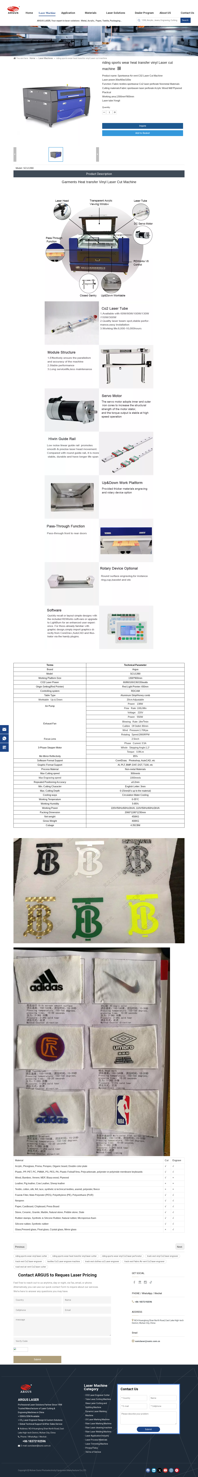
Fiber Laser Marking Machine (98, 1423)
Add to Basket (142, 133)
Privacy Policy (91, 1448)
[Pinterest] (177, 1470)
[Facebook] (134, 1282)
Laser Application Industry (97, 1436)
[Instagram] (145, 1282)
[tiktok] (151, 1282)
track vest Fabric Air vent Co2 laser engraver (144, 1261)
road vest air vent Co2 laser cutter (30, 1267)
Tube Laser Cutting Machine (98, 1399)
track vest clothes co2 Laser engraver (102, 1261)
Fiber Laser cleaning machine (98, 1427)
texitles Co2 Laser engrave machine (63, 1261)
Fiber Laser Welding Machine (98, 1431)
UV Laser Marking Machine (97, 1419)
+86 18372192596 (34, 1441)
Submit (37, 1359)
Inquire (142, 125)
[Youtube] (140, 1282)
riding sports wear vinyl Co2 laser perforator (122, 1256)
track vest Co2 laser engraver (28, 1261)
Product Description (99, 174)
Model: (19, 168)
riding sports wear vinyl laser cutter (31, 1256)
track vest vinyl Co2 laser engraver (162, 1256)
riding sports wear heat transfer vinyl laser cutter (74, 1256)
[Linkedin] (153, 1470)
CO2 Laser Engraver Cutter (97, 1395)
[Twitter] (159, 1470)
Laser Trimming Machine (96, 1444)
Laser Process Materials (96, 1440)
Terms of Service (93, 1452)
